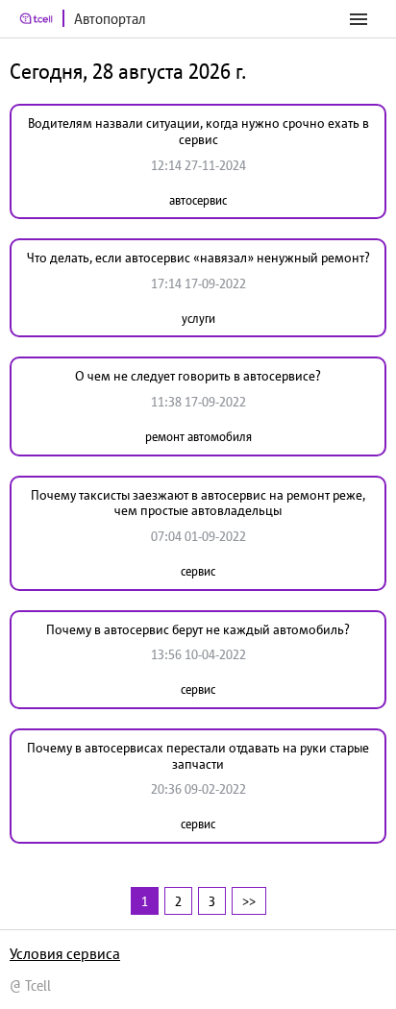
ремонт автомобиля (198, 437)
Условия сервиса (65, 953)
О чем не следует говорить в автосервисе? (198, 375)
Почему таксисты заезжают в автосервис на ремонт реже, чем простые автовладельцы (198, 503)
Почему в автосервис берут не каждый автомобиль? (198, 629)
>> (249, 901)
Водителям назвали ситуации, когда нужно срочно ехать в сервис (198, 131)
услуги (198, 318)
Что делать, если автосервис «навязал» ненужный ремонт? (198, 257)
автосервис (198, 200)
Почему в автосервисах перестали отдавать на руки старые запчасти (198, 756)
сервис (198, 571)
